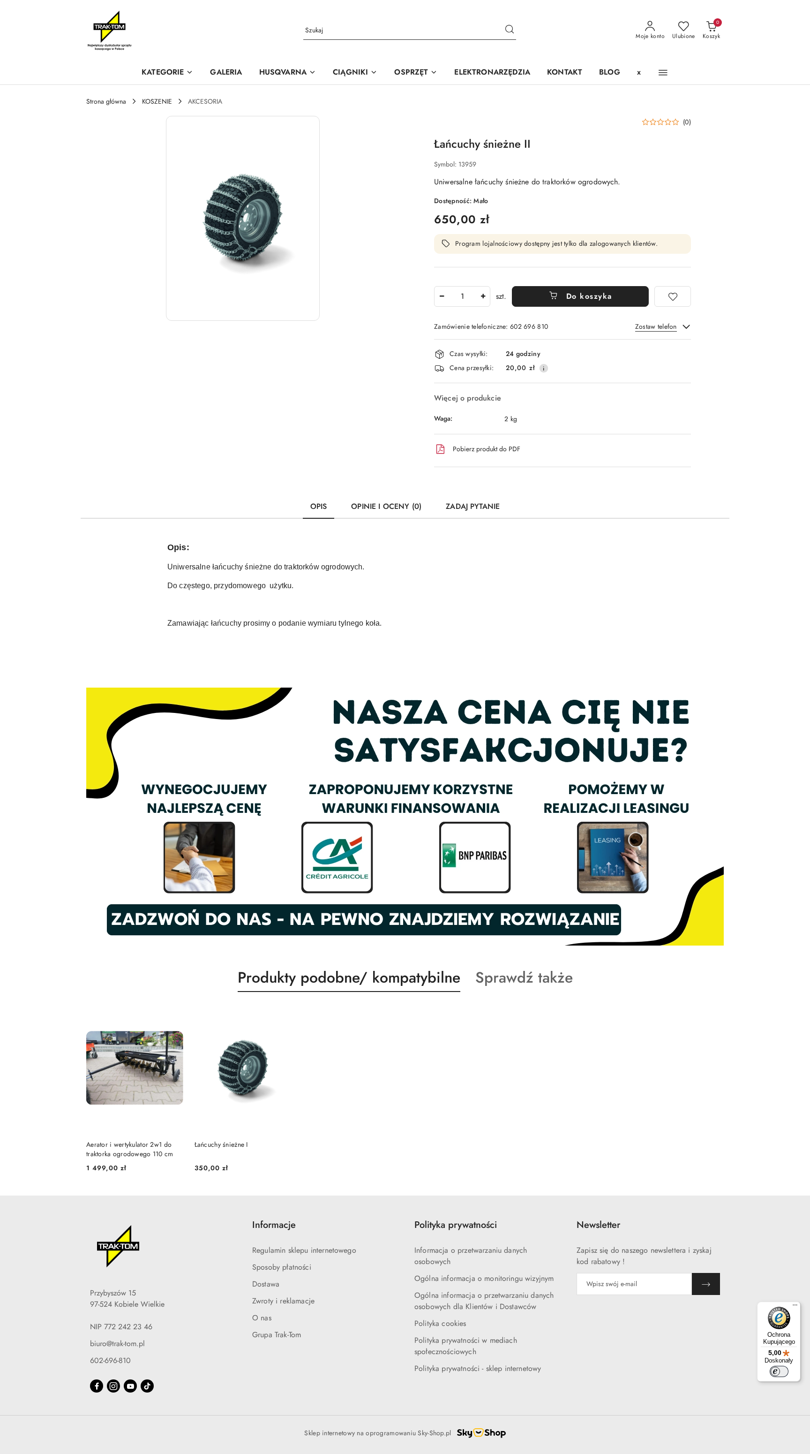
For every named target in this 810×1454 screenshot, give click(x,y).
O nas (261, 1317)
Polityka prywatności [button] (455, 1225)
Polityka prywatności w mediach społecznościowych (465, 1346)
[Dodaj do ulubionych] (672, 296)
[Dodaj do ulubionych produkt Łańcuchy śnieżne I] (280, 1014)
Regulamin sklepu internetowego (304, 1250)
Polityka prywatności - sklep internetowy (477, 1368)
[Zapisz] (706, 1284)
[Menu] (795, 1307)
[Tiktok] (147, 1386)
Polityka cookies (440, 1323)
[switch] (779, 1371)
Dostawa (265, 1284)
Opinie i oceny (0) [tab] (386, 506)
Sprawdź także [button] (524, 977)
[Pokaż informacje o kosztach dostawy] (544, 368)
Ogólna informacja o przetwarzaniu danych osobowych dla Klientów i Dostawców (484, 1301)
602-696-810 (110, 1360)
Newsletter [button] (598, 1225)
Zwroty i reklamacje (283, 1300)
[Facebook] (96, 1386)
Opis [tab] (318, 506)
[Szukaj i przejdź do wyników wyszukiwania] (509, 30)
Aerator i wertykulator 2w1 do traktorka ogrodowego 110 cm (129, 1149)
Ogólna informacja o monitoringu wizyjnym (484, 1278)
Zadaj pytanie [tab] (473, 506)
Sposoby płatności (281, 1267)
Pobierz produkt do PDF (486, 449)
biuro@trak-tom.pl (117, 1343)
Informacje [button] (274, 1225)
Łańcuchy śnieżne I (221, 1144)
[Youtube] (130, 1386)
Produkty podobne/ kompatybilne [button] (349, 977)
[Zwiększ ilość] (483, 296)
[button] (287, 73)
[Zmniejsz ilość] (442, 296)
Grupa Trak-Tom (276, 1334)
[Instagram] (113, 1386)
